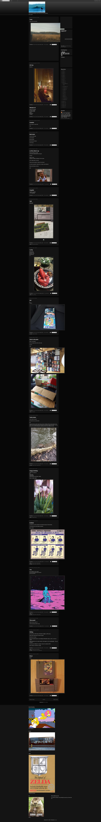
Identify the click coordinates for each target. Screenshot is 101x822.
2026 (63, 70)
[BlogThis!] (53, 44)
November (65, 86)
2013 (63, 102)
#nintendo (33, 411)
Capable (32, 190)
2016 (63, 80)
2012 (63, 104)
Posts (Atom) (46, 702)
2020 (63, 75)
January (64, 99)
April (64, 95)
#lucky (35, 294)
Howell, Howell (35, 333)
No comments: (46, 44)
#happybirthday (34, 517)
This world (32, 620)
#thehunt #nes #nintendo (35, 649)
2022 (63, 72)
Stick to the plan (34, 339)
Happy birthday (34, 470)
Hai (30, 300)
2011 (63, 105)
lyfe (32, 613)
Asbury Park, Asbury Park (36, 465)
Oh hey (31, 65)
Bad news (32, 134)
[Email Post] (50, 44)
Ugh (31, 201)
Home (44, 699)
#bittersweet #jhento (35, 244)
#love (33, 294)
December (65, 83)
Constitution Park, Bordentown (37, 650)
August (64, 89)
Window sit (33, 107)
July (64, 90)
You (31, 569)
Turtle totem (33, 417)
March (64, 96)
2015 (63, 82)
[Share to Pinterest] (56, 44)
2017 (63, 79)
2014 (63, 101)
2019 (63, 76)
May (64, 93)
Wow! (31, 656)
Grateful (32, 122)
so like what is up (34, 151)
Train (31, 19)
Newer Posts (32, 699)
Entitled (32, 523)
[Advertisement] (44, 53)
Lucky (31, 249)
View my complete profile (65, 118)
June (64, 92)
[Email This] (52, 44)
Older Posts (55, 699)
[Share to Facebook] (55, 44)
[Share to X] (54, 44)
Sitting (31, 632)
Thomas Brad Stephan (66, 112)
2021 (63, 73)
